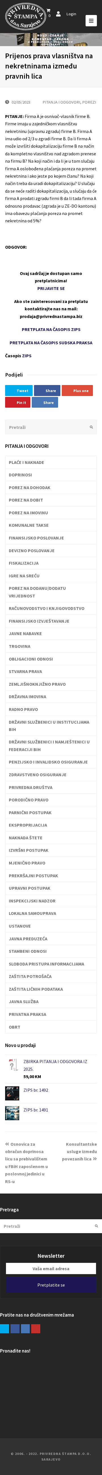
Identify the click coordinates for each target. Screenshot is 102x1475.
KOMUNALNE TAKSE (29, 525)
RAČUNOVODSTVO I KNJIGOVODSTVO (46, 608)
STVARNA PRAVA (25, 671)
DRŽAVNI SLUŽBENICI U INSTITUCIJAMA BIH (49, 725)
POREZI (89, 102)
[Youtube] (35, 1328)
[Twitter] (4, 1328)
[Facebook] (15, 1328)
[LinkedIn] (25, 1328)
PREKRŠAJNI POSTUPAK (33, 875)
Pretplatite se (51, 1285)
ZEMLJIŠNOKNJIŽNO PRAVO (37, 684)
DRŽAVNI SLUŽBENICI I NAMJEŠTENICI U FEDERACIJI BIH (49, 745)
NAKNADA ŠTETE (25, 837)
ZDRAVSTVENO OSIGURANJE (38, 774)
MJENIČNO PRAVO (27, 863)
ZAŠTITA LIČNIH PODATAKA (36, 989)
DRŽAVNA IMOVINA (27, 696)
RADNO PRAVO (23, 709)
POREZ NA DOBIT (26, 500)
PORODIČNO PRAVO (28, 800)
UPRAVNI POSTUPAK (29, 888)
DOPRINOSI (20, 475)
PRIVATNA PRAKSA (27, 1014)
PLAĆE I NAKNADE (26, 462)
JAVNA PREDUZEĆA (28, 938)
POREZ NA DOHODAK (29, 487)
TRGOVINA (19, 646)
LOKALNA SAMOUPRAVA (32, 913)
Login (71, 13)
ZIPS (26, 355)
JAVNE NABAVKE (25, 633)
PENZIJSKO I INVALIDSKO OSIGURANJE (48, 762)
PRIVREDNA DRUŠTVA (30, 787)
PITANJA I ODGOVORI (61, 102)
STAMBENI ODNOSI (28, 951)
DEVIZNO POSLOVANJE (32, 550)
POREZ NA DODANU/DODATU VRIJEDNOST (37, 591)
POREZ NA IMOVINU (28, 512)
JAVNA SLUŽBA (24, 1001)
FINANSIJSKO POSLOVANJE (36, 538)
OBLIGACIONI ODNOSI (31, 659)
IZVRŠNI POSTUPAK (28, 850)
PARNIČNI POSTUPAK (30, 812)
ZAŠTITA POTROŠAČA (30, 976)
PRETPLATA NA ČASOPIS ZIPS (51, 329)
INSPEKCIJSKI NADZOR (32, 901)
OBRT (14, 1027)
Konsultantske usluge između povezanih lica (79, 1151)
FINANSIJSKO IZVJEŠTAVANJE (39, 621)
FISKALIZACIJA (24, 563)
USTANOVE (20, 926)
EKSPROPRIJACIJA (28, 825)
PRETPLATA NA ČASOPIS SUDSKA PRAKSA (51, 342)
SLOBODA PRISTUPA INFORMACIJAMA (46, 964)
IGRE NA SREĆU (24, 576)
